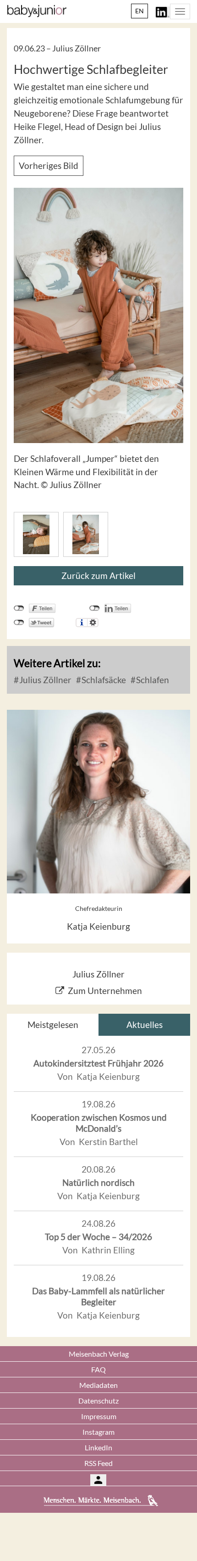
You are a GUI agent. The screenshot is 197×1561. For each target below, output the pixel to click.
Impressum (98, 1416)
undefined (94, 608)
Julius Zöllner (44, 679)
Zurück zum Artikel (98, 575)
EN (139, 11)
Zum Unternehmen (105, 990)
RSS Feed (98, 1463)
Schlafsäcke (103, 679)
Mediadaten (98, 1385)
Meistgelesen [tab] (52, 1024)
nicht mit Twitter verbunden (19, 622)
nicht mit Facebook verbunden (19, 608)
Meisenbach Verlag (99, 1353)
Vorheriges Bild (48, 165)
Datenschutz (98, 1400)
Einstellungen (92, 622)
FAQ (98, 1369)
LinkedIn (98, 1447)
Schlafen (151, 679)
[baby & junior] (37, 11)
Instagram (98, 1431)
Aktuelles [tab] (144, 1024)
